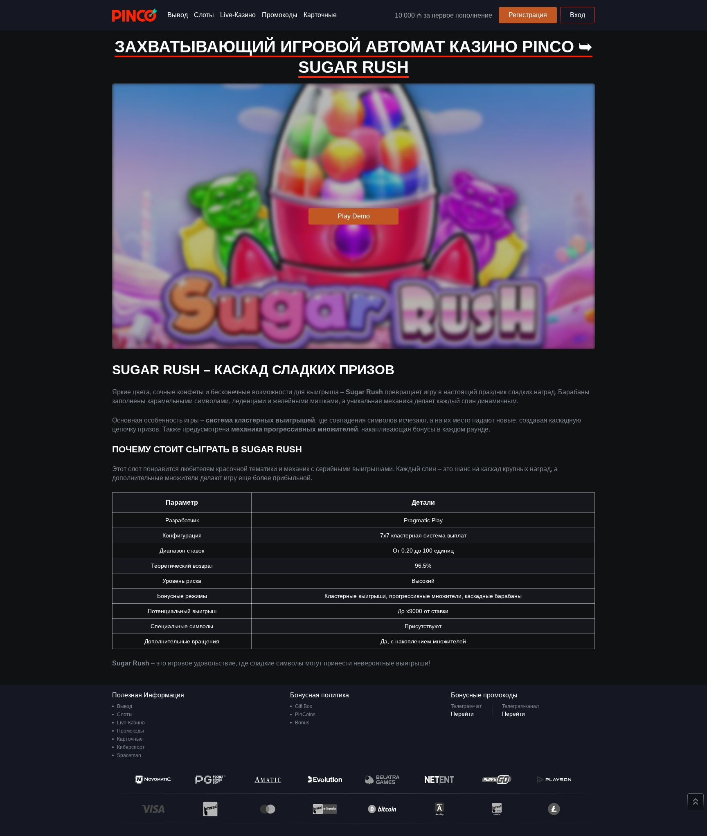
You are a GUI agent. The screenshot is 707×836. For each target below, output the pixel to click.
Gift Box (303, 706)
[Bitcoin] (382, 809)
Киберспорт (131, 747)
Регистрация (528, 14)
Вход (577, 14)
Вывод (177, 14)
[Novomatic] (153, 779)
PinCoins (305, 714)
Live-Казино (238, 14)
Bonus (302, 723)
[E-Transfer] (324, 809)
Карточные (320, 14)
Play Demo (354, 216)
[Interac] (210, 809)
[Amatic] (267, 779)
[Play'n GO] (496, 779)
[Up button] (695, 801)
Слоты (204, 14)
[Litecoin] (554, 809)
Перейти (462, 713)
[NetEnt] (439, 779)
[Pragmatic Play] (210, 779)
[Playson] (554, 779)
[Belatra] (382, 779)
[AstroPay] (439, 809)
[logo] (134, 15)
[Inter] (496, 809)
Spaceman (129, 755)
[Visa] (153, 809)
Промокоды (279, 14)
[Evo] (324, 779)
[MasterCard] (267, 809)
